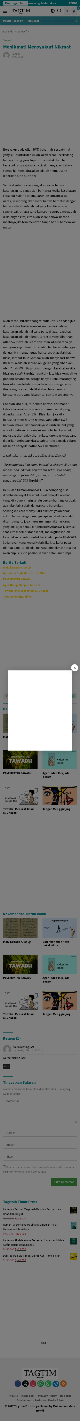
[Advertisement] (40, 710)
